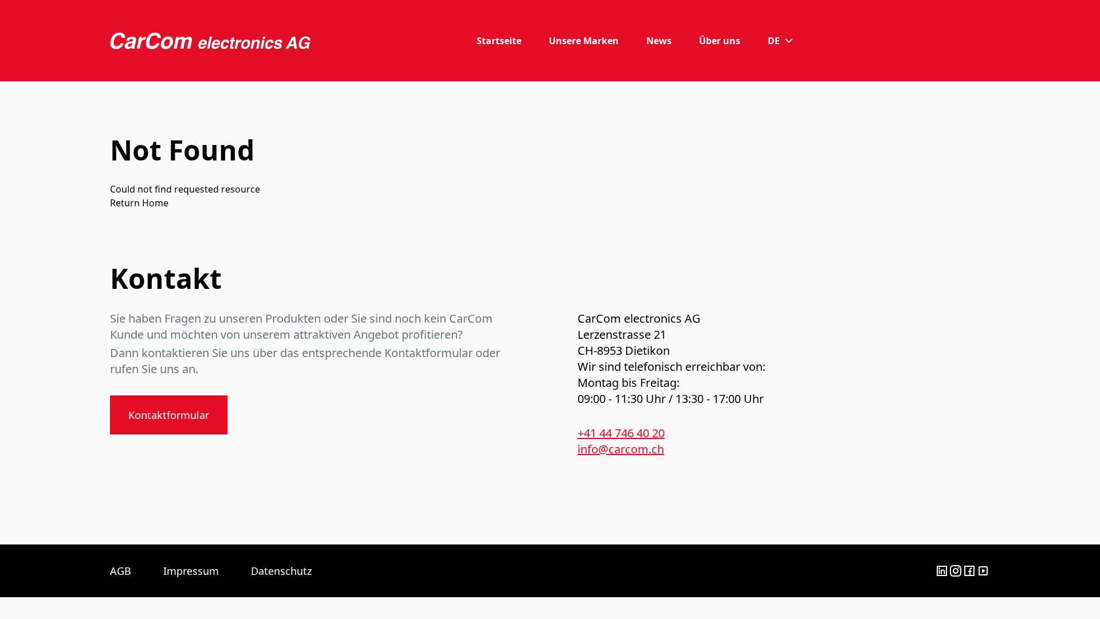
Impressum (191, 571)
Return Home (139, 203)
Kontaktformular (168, 415)
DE (774, 40)
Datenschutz (281, 571)
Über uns (719, 40)
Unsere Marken (584, 40)
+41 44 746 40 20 (621, 433)
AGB (120, 571)
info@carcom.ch (621, 449)
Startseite (499, 40)
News (658, 40)
